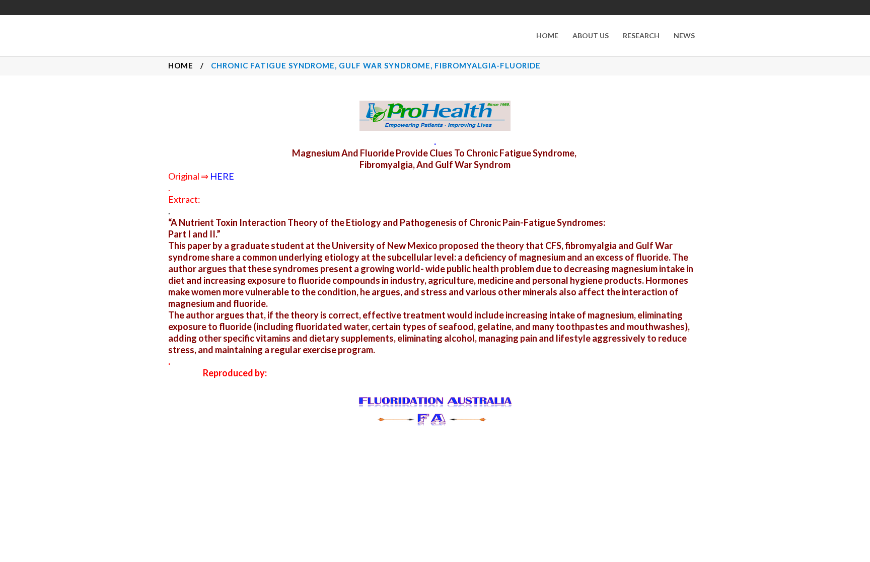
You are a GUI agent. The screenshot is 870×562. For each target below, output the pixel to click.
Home (180, 65)
